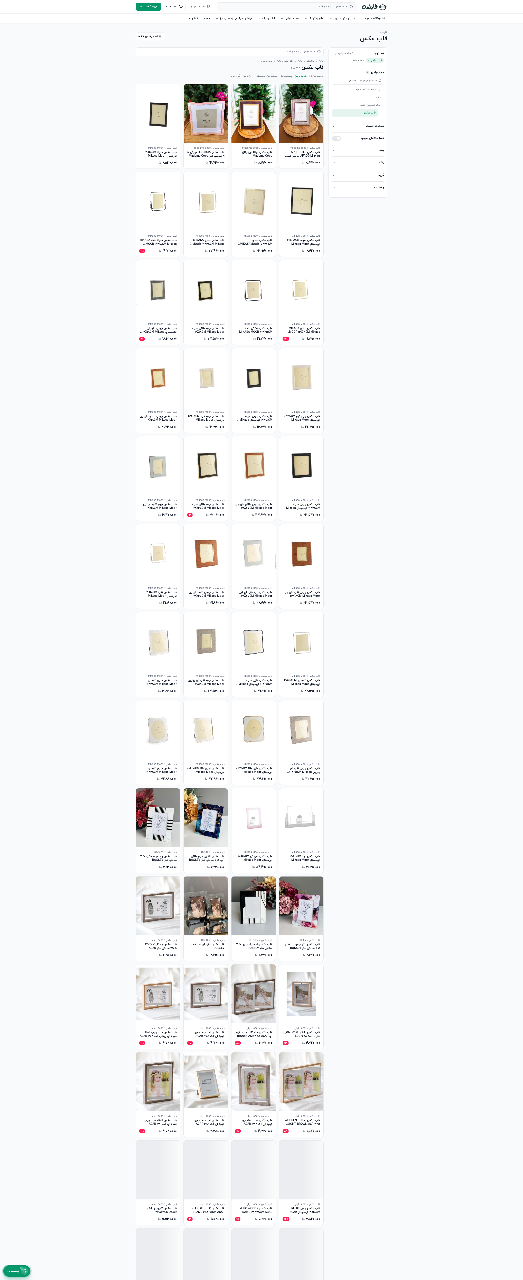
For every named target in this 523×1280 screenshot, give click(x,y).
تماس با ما (191, 18)
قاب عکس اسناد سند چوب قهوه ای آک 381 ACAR (160, 1122)
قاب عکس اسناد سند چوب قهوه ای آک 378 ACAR (208, 1034)
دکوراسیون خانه (285, 61)
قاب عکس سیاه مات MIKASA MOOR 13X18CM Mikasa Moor (158, 242)
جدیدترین (300, 76)
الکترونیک (268, 18)
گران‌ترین (234, 76)
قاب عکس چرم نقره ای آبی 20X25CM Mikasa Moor (255, 594)
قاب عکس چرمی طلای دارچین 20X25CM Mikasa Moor (253, 506)
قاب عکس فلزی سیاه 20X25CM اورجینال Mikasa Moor (255, 682)
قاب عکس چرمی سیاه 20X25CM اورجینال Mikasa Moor (303, 506)
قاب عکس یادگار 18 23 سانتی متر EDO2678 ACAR (301, 1034)
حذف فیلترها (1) (342, 53)
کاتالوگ (311, 61)
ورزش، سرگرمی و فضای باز (236, 18)
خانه (321, 61)
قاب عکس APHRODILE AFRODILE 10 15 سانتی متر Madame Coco (303, 154)
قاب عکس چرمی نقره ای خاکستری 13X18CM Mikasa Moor (160, 330)
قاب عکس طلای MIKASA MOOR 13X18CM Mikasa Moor (304, 330)
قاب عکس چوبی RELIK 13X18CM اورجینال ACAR (304, 1210)
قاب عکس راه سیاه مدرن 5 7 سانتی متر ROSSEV (254, 946)
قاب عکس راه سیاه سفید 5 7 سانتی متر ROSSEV (158, 858)
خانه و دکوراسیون (344, 18)
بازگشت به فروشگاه (150, 36)
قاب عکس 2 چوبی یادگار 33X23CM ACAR (161, 1210)
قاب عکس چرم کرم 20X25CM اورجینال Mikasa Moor (301, 418)
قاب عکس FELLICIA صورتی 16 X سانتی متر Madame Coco (206, 154)
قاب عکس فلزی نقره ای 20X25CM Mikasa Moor (161, 682)
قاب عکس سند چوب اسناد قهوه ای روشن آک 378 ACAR (158, 1034)
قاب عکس (369, 113)
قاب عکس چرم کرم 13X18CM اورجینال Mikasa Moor (206, 418)
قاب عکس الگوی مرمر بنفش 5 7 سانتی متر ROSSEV (302, 946)
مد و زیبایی (292, 18)
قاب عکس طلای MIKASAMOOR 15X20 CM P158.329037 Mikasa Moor (254, 242)
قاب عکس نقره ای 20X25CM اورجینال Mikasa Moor (302, 682)
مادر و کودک (316, 18)
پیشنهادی (286, 76)
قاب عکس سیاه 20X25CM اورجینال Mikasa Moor (303, 242)
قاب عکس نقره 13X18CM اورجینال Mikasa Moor (161, 594)
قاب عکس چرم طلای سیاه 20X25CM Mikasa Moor (208, 506)
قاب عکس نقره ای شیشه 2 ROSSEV (208, 946)
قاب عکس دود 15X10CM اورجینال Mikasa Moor (305, 858)
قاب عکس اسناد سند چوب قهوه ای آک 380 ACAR (255, 1122)
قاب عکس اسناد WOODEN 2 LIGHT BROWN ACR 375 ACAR (302, 1122)
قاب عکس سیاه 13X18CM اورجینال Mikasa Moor (161, 154)
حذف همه (358, 60)
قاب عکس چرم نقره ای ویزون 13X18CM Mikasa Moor (206, 682)
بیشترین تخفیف (267, 76)
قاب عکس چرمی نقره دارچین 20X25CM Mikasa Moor (207, 594)
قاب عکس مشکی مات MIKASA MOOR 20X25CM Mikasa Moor (255, 330)
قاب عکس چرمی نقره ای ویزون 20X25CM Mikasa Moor (304, 770)
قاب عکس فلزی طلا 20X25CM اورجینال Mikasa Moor (253, 770)
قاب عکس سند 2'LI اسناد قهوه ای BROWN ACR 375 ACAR (253, 1034)
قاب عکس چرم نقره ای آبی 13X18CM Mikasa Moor (160, 506)
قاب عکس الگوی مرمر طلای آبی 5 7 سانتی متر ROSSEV (207, 858)
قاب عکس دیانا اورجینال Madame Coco (257, 154)
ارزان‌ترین (248, 76)
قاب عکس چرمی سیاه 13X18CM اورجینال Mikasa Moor (255, 418)
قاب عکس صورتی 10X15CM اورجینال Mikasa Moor (255, 858)
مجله (206, 18)
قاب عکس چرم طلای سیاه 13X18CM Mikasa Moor (208, 330)
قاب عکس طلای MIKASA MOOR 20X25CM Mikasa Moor (208, 242)
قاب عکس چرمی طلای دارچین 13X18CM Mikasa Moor (158, 418)
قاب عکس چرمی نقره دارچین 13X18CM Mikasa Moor (302, 594)
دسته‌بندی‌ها (197, 7)
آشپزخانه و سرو (375, 18)
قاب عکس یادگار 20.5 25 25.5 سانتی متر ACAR (161, 946)
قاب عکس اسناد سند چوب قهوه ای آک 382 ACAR (208, 1122)
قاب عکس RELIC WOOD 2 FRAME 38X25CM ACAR (255, 1210)
